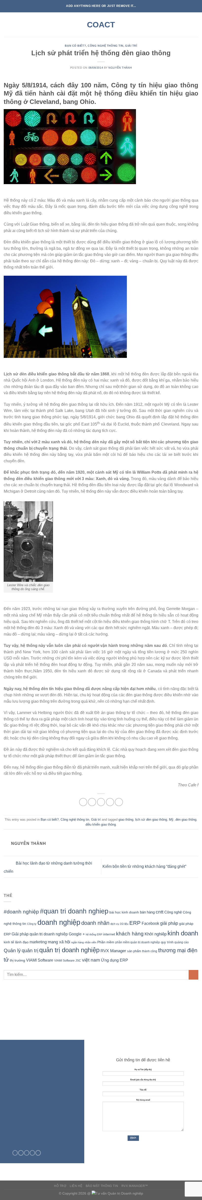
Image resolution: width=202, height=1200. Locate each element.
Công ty (31, 923)
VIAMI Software (39, 960)
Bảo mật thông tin (102, 1186)
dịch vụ (114, 923)
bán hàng (147, 912)
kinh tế (9, 942)
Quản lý (12, 950)
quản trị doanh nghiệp (69, 950)
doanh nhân (95, 923)
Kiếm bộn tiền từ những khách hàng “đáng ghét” (144, 866)
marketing (38, 942)
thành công (149, 951)
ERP (135, 923)
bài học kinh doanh (124, 912)
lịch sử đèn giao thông (151, 819)
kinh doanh (183, 933)
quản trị (30, 950)
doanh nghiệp (58, 922)
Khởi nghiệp (156, 934)
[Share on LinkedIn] (119, 802)
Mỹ (171, 819)
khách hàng (130, 933)
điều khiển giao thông (100, 824)
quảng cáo (181, 942)
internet (109, 934)
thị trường (17, 960)
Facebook (150, 923)
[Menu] (7, 25)
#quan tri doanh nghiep (74, 911)
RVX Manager (113, 950)
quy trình (167, 942)
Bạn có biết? (75, 45)
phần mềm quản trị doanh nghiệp (137, 942)
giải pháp (169, 923)
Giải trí (131, 45)
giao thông (125, 819)
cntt (159, 911)
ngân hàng (77, 942)
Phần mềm (105, 942)
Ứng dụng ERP (114, 960)
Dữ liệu (124, 923)
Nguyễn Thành (120, 67)
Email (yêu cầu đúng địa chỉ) (143, 1080)
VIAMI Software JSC (67, 960)
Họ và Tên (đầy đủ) (143, 1069)
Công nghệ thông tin (105, 45)
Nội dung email (143, 1100)
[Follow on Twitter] (20, 1153)
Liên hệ (76, 1186)
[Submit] (193, 975)
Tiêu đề (143, 1090)
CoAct (101, 25)
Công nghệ (173, 912)
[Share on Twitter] (101, 802)
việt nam (91, 960)
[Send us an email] (26, 1153)
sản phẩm (134, 951)
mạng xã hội (59, 942)
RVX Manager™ (134, 1186)
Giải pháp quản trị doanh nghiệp (40, 934)
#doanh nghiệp (21, 911)
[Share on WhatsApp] (83, 802)
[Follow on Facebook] (15, 1153)
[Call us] (32, 1153)
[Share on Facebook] (92, 802)
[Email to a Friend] (110, 802)
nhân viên (90, 942)
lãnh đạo (22, 942)
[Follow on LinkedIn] (38, 1153)
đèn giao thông (185, 819)
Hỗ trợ (60, 1186)
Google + (77, 934)
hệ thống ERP (94, 934)
